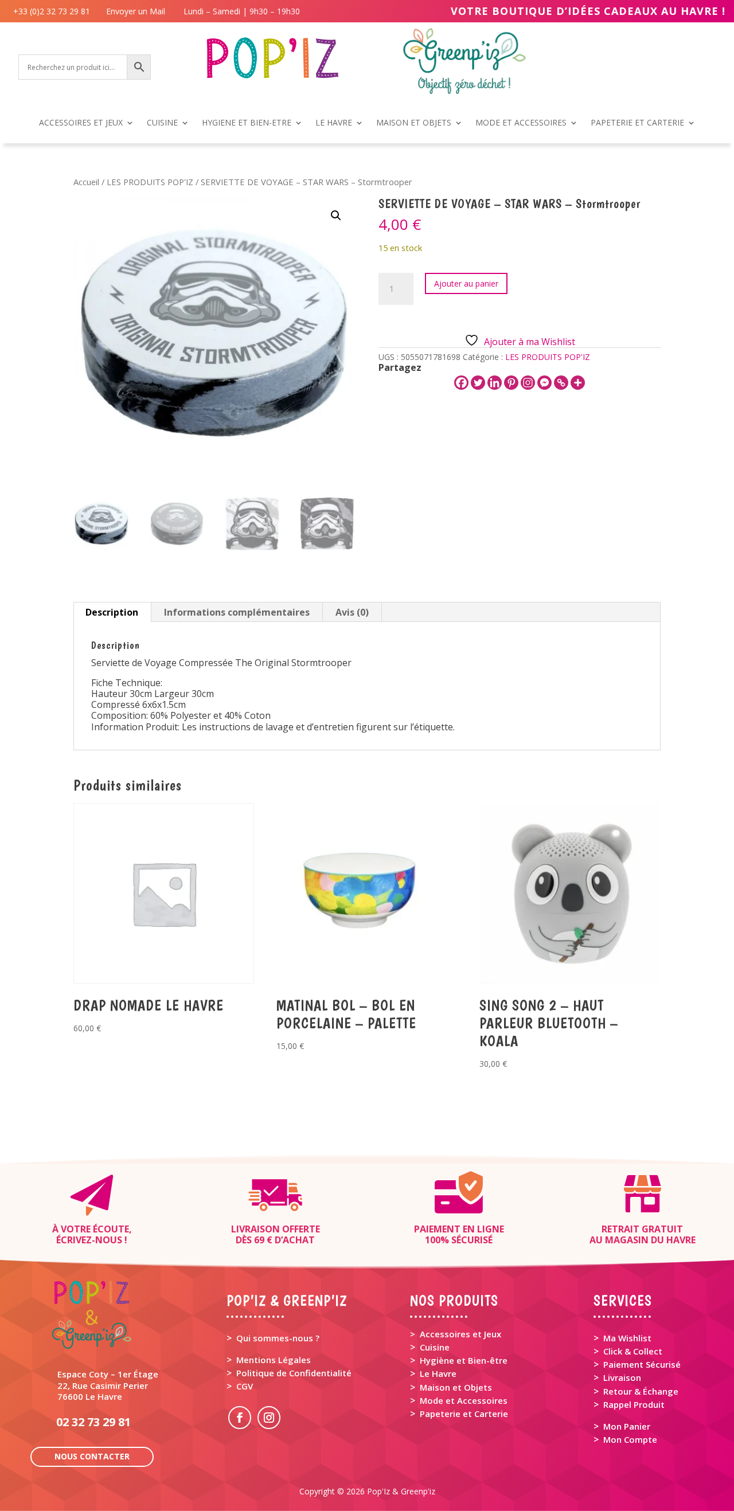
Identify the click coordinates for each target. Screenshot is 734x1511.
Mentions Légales (273, 1359)
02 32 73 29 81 (93, 1422)
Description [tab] (111, 612)
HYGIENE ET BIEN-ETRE (246, 123)
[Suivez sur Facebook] (239, 1417)
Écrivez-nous (89, 1240)
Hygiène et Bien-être (463, 1360)
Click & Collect (632, 1351)
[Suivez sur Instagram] (268, 1417)
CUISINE (162, 123)
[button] (336, 215)
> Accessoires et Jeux (455, 1334)
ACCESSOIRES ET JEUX (81, 123)
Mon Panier (626, 1426)
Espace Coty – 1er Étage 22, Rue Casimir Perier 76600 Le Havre (107, 1385)
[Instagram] (528, 382)
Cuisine (435, 1347)
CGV (244, 1386)
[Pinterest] (511, 382)
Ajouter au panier (466, 283)
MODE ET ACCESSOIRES (521, 123)
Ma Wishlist (627, 1338)
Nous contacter (92, 1456)
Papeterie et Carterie (464, 1413)
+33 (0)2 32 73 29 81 (54, 11)
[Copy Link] (561, 382)
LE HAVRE (333, 123)
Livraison (622, 1377)
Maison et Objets (456, 1387)
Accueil (86, 181)
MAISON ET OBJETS (413, 123)
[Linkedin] (494, 382)
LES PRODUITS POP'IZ (150, 181)
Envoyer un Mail (134, 11)
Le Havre (438, 1373)
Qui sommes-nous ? (277, 1338)
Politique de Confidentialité (294, 1373)
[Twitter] (478, 382)
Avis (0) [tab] (352, 612)
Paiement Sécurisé (642, 1364)
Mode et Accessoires (463, 1400)
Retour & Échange (640, 1391)
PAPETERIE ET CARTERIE (637, 123)
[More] (578, 382)
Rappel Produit (634, 1404)
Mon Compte (630, 1439)
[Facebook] (461, 382)
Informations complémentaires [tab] (237, 612)
